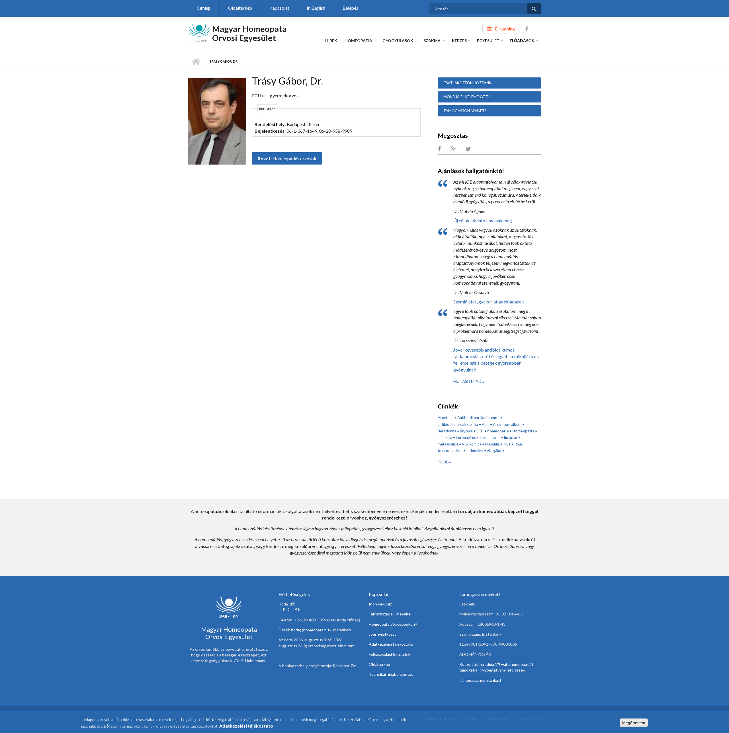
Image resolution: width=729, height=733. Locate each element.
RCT (507, 444)
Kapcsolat (279, 8)
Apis (485, 424)
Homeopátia (358, 40)
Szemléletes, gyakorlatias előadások (488, 301)
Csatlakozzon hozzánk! (468, 83)
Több (443, 461)
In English (316, 8)
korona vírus (490, 437)
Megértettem (633, 722)
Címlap (204, 8)
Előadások (522, 40)
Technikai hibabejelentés (391, 674)
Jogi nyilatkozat (382, 634)
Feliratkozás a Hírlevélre (390, 613)
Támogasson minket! (464, 110)
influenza (445, 437)
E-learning (505, 28)
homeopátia (498, 431)
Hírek (331, 40)
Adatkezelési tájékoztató (391, 644)
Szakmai (432, 40)
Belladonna (447, 431)
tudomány (474, 450)
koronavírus (466, 437)
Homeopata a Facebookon (393, 624)
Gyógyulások (397, 40)
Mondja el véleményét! (466, 97)
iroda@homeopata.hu (311, 629)
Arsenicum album (507, 424)
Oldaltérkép (240, 8)
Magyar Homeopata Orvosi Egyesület (249, 33)
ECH (480, 431)
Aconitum (446, 417)
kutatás (511, 437)
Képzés (459, 40)
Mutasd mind (467, 381)
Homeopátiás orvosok (294, 158)
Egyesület (488, 40)
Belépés (350, 8)
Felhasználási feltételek (389, 654)
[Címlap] (199, 32)
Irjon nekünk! (380, 603)
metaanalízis (448, 444)
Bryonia (466, 431)
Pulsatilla (492, 444)
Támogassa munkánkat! (480, 680)
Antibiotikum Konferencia (478, 417)
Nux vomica (471, 444)
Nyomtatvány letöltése (504, 670)
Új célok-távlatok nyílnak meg (482, 220)
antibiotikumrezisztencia (458, 424)
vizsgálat (494, 450)
